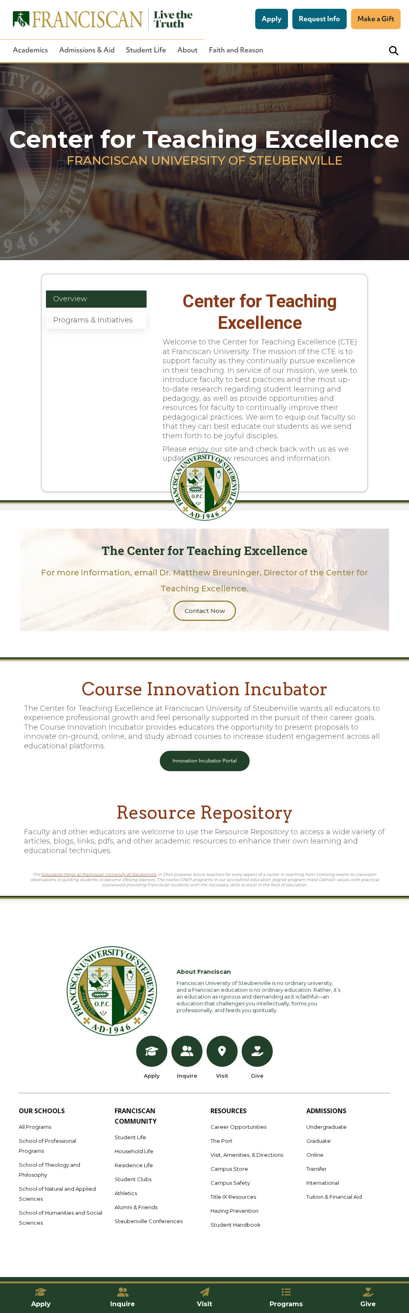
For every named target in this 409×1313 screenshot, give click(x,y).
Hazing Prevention (234, 1211)
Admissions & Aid (87, 50)
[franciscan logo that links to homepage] (98, 19)
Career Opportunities (238, 1127)
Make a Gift (375, 18)
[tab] (96, 299)
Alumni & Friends (136, 1207)
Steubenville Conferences (149, 1221)
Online (315, 1155)
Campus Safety (230, 1183)
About (187, 50)
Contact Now (205, 611)
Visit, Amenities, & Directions (246, 1155)
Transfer (316, 1169)
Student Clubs (133, 1179)
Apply (272, 18)
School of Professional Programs (47, 1146)
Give (257, 1075)
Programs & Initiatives (93, 320)
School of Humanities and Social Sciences (60, 1218)
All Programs (35, 1127)
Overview (70, 298)
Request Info (319, 18)
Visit (222, 1075)
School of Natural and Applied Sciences (57, 1194)
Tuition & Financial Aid (334, 1197)
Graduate (318, 1141)
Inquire (187, 1075)
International (322, 1183)
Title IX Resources (233, 1197)
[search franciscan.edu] (393, 51)
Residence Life (134, 1165)
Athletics (126, 1193)
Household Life (134, 1151)
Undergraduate (326, 1127)
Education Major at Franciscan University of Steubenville (99, 874)
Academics (30, 50)
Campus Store (229, 1169)
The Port (221, 1141)
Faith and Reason (236, 50)
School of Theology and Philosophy (49, 1170)
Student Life (146, 50)
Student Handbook (235, 1224)
